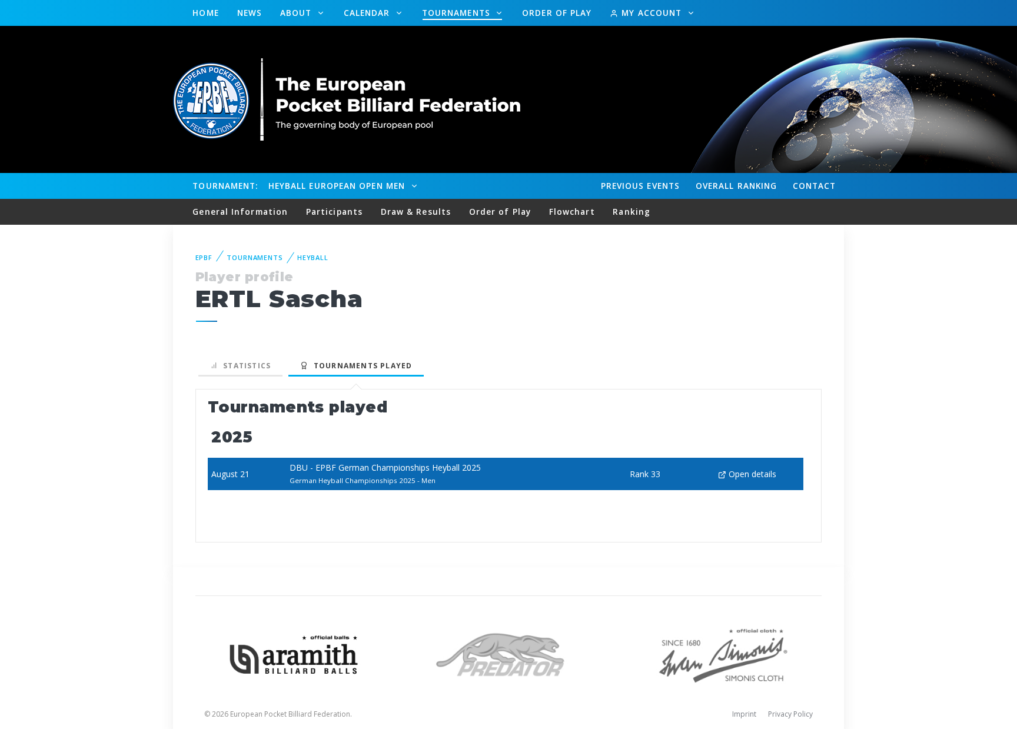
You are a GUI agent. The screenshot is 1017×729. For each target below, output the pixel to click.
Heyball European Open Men (338, 185)
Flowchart (572, 211)
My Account (651, 12)
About (297, 12)
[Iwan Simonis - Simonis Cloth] (723, 653)
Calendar (368, 12)
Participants (334, 211)
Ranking (736, 185)
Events (640, 185)
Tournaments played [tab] (360, 366)
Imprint (744, 714)
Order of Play (556, 12)
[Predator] (508, 653)
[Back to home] (346, 98)
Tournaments (457, 12)
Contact (814, 185)
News (249, 12)
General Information (240, 211)
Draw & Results (416, 211)
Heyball (312, 257)
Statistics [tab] (244, 366)
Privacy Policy (790, 714)
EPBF (204, 257)
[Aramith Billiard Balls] (294, 653)
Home (205, 12)
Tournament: (225, 185)
